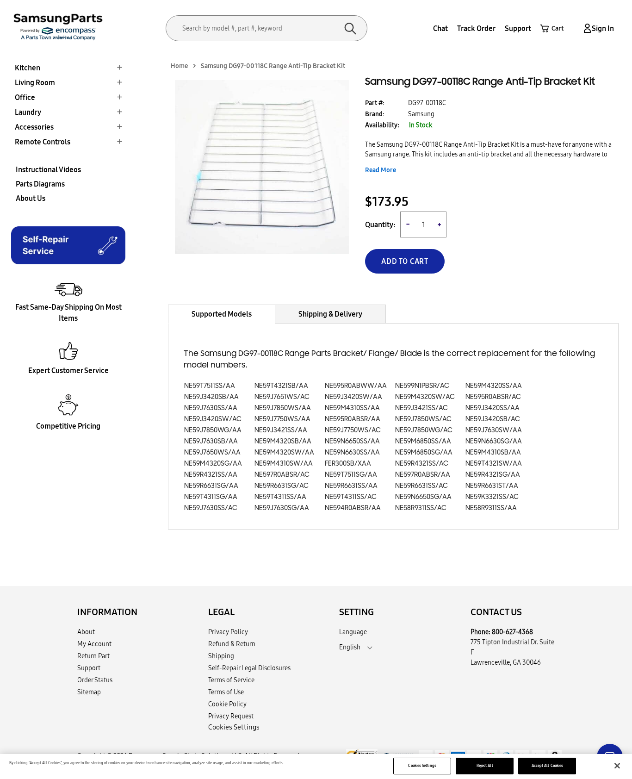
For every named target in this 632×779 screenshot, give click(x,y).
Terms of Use (226, 692)
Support (518, 28)
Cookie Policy (227, 704)
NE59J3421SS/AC (421, 408)
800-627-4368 (512, 631)
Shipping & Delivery (330, 314)
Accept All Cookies (547, 765)
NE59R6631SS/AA (351, 486)
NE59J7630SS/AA (210, 408)
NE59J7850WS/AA (282, 408)
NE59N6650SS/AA (352, 441)
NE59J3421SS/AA (280, 430)
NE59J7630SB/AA (211, 441)
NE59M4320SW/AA (284, 452)
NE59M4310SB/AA (493, 452)
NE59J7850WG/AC (423, 430)
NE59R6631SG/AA (211, 486)
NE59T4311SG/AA (210, 497)
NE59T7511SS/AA (209, 386)
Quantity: (380, 225)
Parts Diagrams (40, 184)
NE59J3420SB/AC (492, 419)
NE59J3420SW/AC (213, 419)
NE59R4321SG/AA (492, 475)
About (86, 631)
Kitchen (27, 67)
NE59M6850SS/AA (423, 441)
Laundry (28, 112)
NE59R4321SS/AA (210, 475)
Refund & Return (231, 643)
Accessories (34, 127)
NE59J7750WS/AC (353, 430)
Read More (380, 169)
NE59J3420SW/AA (353, 397)
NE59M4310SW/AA (283, 463)
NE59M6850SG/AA (423, 452)
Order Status (94, 680)
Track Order (476, 28)
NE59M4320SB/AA (282, 441)
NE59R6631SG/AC (281, 486)
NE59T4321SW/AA (493, 463)
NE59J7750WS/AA (282, 419)
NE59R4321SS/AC (421, 463)
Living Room (35, 82)
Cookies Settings (422, 765)
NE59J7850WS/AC (423, 419)
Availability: (382, 125)
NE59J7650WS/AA (212, 452)
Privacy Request (231, 716)
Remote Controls (42, 142)
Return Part (93, 656)
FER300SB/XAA (348, 463)
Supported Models (222, 314)
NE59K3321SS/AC (492, 497)
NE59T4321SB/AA (281, 386)
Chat (440, 28)
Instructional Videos (48, 169)
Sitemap (89, 692)
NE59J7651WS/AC (282, 397)
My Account (94, 643)
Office (25, 97)
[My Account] (586, 28)
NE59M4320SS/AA (493, 386)
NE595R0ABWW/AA (356, 386)
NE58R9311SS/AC (420, 508)
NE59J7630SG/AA (281, 508)
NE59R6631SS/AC (421, 486)
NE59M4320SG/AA (213, 463)
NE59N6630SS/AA (352, 452)
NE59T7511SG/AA (351, 475)
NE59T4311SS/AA (280, 497)
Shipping (221, 656)
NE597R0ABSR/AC (282, 475)
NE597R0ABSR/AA (422, 475)
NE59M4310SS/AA (352, 408)
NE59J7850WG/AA (213, 430)
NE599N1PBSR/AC (422, 386)
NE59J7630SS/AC (210, 508)
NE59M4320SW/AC (425, 397)
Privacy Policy (228, 631)
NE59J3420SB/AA (211, 397)
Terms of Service (231, 680)
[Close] (617, 766)
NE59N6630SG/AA (493, 441)
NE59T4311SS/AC (351, 497)
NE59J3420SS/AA (492, 408)
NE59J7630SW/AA (493, 430)
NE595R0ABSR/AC (493, 397)
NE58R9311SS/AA (491, 508)
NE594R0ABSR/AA (353, 508)
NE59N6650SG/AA (423, 497)
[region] (316, 766)
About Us (30, 198)
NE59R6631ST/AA (491, 486)
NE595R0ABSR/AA (352, 419)
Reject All (485, 765)
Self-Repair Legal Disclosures (249, 668)
